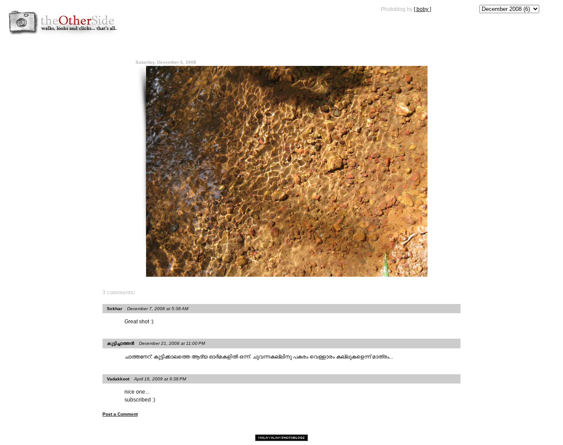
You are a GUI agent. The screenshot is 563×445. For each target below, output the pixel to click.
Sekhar (114, 308)
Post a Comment (120, 414)
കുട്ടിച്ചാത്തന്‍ (120, 343)
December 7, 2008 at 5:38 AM (157, 308)
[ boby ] (422, 9)
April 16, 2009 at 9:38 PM (160, 378)
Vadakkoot (118, 378)
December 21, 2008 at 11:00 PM (172, 343)
